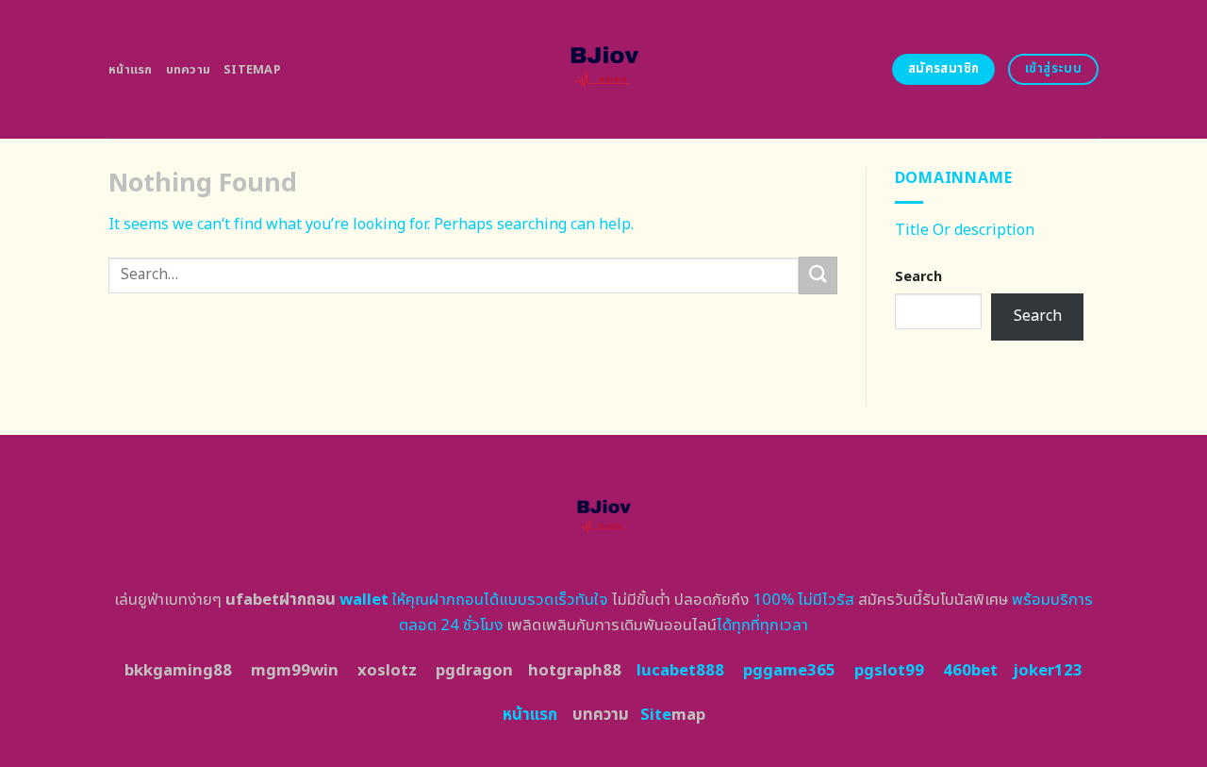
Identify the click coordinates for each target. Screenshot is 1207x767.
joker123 (1048, 671)
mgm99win (295, 671)
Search (918, 277)
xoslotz (387, 671)
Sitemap (252, 69)
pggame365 (789, 671)
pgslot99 (889, 671)
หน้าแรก (130, 69)
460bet (970, 671)
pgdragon (474, 671)
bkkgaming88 (178, 671)
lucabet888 (680, 671)
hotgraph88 (574, 671)
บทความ (188, 69)
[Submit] (817, 275)
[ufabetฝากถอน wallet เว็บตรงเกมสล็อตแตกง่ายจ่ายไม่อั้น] (604, 69)
